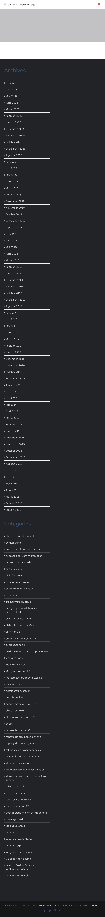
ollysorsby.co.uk (15, 710)
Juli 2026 (11, 83)
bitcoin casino (14, 568)
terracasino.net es (16, 793)
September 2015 (16, 457)
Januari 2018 (13, 273)
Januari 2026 (13, 122)
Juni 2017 (11, 319)
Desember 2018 (15, 201)
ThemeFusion (55, 905)
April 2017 (12, 332)
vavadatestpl (13, 845)
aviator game (13, 542)
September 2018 (16, 220)
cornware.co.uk (15, 595)
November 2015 (15, 444)
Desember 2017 (15, 280)
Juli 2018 (11, 234)
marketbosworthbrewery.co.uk (24, 677)
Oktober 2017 (14, 293)
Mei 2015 (11, 483)
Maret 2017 (13, 339)
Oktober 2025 (14, 142)
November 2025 (15, 135)
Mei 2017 (11, 326)
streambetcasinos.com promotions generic (26, 778)
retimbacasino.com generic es (23, 749)
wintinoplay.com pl (17, 875)
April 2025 (12, 181)
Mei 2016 (11, 404)
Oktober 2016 (14, 371)
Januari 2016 (13, 431)
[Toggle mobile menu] (99, 4)
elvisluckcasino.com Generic (22, 625)
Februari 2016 (14, 424)
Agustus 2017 (14, 306)
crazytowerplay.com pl (19, 601)
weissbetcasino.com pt (19, 858)
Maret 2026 (13, 109)
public (9, 723)
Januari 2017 (13, 352)
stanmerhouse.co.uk (17, 763)
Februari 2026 (14, 115)
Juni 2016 (11, 398)
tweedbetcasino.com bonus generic (26, 812)
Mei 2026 (11, 96)
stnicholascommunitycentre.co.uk (25, 769)
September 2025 (16, 148)
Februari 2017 (14, 345)
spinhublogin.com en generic (22, 756)
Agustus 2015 (14, 463)
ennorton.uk (13, 631)
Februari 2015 (14, 503)
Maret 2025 (13, 188)
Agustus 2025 (14, 155)
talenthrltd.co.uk (15, 786)
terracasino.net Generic (19, 799)
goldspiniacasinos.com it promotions (27, 651)
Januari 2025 (13, 194)
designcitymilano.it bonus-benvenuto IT (21, 610)
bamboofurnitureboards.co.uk (23, 549)
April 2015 (12, 490)
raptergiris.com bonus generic (23, 736)
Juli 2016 (11, 391)
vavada (10, 832)
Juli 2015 (11, 470)
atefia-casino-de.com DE (20, 536)
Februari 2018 (14, 266)
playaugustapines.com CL (21, 717)
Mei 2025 (11, 174)
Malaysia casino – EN (18, 671)
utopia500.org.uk (15, 825)
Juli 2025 (11, 161)
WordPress (95, 905)
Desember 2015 (15, 437)
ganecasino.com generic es (22, 638)
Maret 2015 (13, 496)
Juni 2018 (11, 240)
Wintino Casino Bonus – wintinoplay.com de (20, 867)
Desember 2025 (15, 129)
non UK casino (14, 697)
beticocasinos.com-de (18, 562)
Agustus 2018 (14, 227)
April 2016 (12, 411)
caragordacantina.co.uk (19, 588)
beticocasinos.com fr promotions (25, 555)
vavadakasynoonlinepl (19, 839)
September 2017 (16, 299)
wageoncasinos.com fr (19, 852)
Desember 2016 (15, 358)
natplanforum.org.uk (18, 690)
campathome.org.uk (17, 582)
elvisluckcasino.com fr (18, 618)
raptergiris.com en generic (21, 743)
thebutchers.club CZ (17, 806)
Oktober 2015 (14, 450)
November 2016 (15, 365)
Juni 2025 (11, 168)
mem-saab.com (15, 684)
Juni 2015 (11, 477)
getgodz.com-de (15, 644)
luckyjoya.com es (15, 664)
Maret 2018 (13, 260)
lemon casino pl (15, 658)
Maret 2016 (13, 417)
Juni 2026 (11, 89)
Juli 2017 (11, 312)
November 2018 (15, 207)
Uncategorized (14, 819)
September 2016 (16, 378)
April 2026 (12, 102)
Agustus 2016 (14, 385)
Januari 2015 (13, 509)
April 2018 (12, 253)
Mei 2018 (11, 247)
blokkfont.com (14, 575)
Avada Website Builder (36, 905)
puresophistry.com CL (18, 730)
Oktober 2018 (14, 214)
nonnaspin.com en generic (21, 704)
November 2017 (15, 286)
